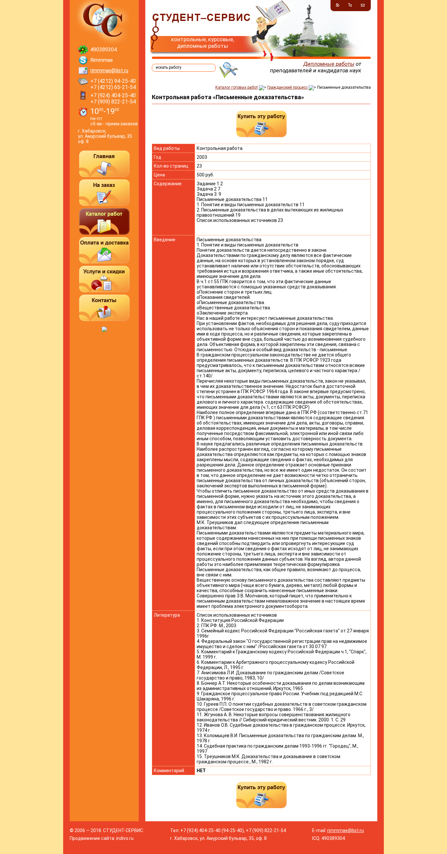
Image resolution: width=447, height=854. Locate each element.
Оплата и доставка (104, 250)
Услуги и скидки (104, 279)
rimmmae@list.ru (109, 70)
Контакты (104, 308)
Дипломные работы (328, 64)
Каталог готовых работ (236, 87)
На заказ (104, 192)
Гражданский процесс (287, 87)
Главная (104, 164)
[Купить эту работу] (261, 124)
